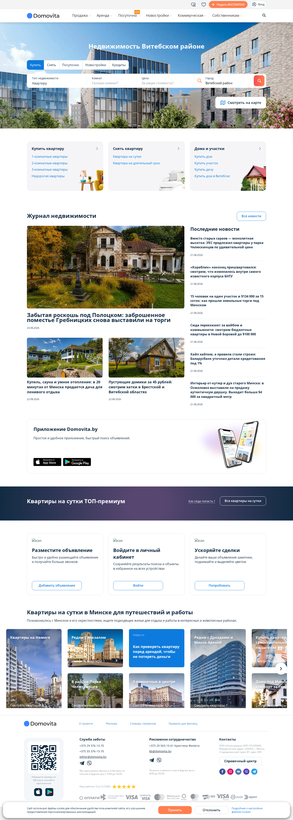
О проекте (86, 723)
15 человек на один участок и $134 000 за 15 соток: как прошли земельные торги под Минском (227, 300)
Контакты (227, 739)
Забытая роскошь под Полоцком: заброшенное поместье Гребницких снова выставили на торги (99, 317)
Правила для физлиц (183, 723)
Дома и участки (209, 148)
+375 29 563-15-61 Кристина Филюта (174, 745)
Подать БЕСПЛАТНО (231, 4)
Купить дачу (204, 169)
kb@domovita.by (160, 751)
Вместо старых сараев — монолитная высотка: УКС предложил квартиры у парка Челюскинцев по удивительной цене (227, 243)
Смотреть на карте (244, 102)
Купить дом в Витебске (212, 176)
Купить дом (203, 156)
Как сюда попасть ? (202, 501)
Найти (259, 80)
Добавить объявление (57, 585)
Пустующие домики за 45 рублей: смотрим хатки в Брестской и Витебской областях (140, 387)
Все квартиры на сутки (243, 501)
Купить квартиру (48, 148)
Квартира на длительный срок (136, 163)
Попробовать (219, 585)
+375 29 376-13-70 (92, 745)
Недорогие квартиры (48, 176)
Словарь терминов (143, 723)
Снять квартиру (128, 148)
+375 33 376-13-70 (92, 751)
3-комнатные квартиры (50, 169)
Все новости (251, 216)
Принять (175, 810)
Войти (138, 585)
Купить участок (206, 163)
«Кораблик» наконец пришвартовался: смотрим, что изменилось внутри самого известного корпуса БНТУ (225, 271)
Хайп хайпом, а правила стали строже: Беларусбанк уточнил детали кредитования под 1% (227, 358)
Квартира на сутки (127, 156)
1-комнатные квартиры (50, 156)
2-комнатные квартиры (50, 163)
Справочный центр (240, 761)
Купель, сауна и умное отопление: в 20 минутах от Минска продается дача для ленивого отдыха (64, 387)
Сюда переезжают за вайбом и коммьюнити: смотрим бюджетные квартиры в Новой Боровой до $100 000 (223, 329)
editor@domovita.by (93, 756)
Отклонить (211, 810)
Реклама (111, 723)
